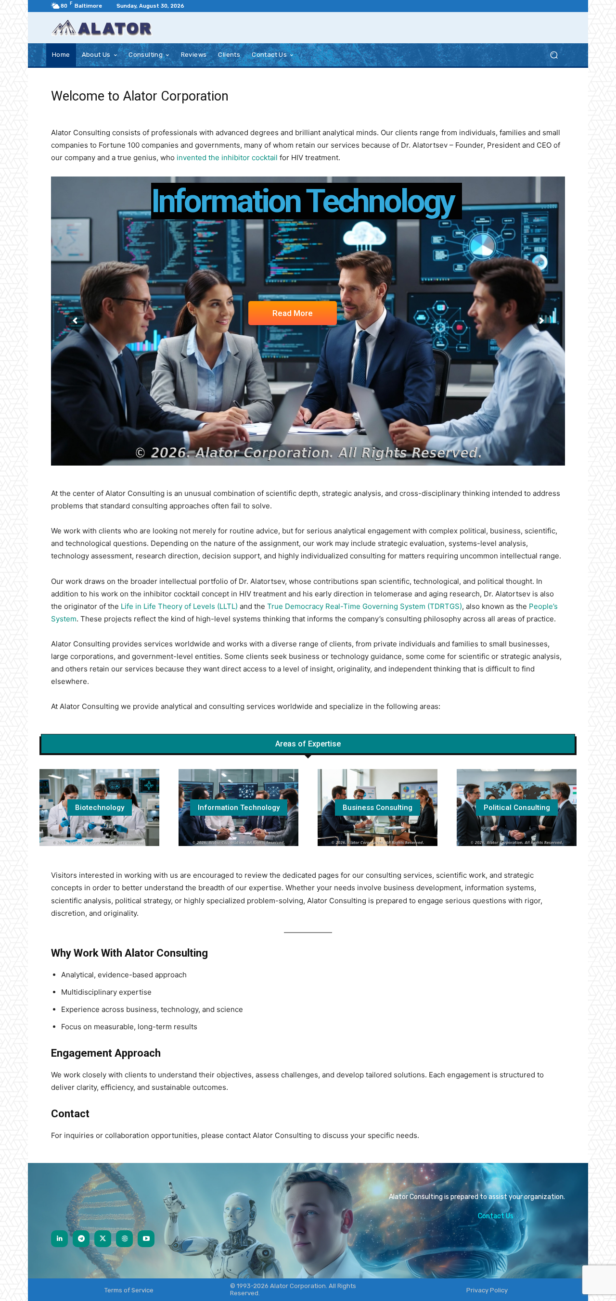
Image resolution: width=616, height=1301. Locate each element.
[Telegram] (81, 1238)
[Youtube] (146, 1238)
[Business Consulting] (377, 807)
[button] (553, 55)
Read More (292, 313)
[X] (102, 1238)
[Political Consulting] (517, 807)
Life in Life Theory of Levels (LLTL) (179, 606)
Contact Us (495, 1216)
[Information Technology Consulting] (238, 807)
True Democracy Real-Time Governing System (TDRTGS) (364, 606)
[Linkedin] (59, 1238)
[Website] (124, 1238)
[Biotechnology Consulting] (99, 807)
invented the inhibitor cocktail (227, 157)
